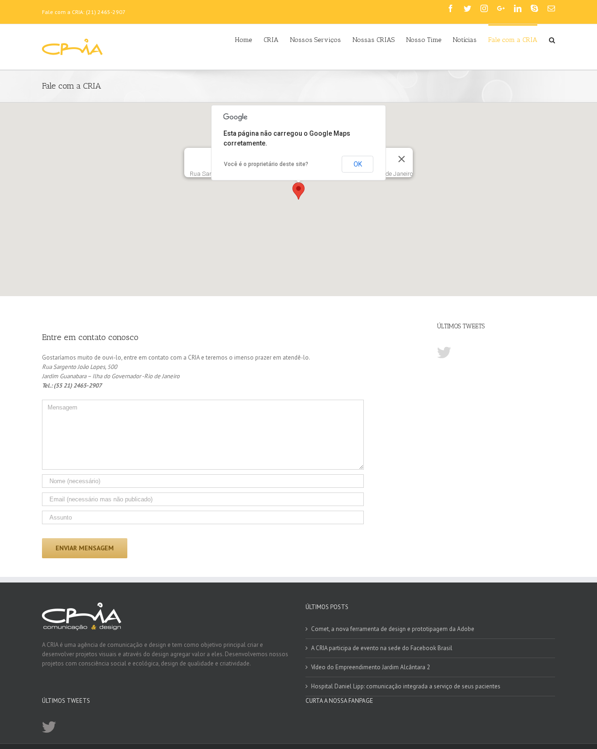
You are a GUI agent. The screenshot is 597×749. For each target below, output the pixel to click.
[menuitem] (249, 39)
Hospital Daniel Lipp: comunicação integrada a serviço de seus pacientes (405, 686)
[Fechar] (401, 159)
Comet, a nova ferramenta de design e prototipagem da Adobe (392, 629)
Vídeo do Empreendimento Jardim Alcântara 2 (370, 667)
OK (358, 164)
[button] (298, 191)
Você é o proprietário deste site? (266, 164)
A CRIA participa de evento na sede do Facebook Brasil (381, 648)
